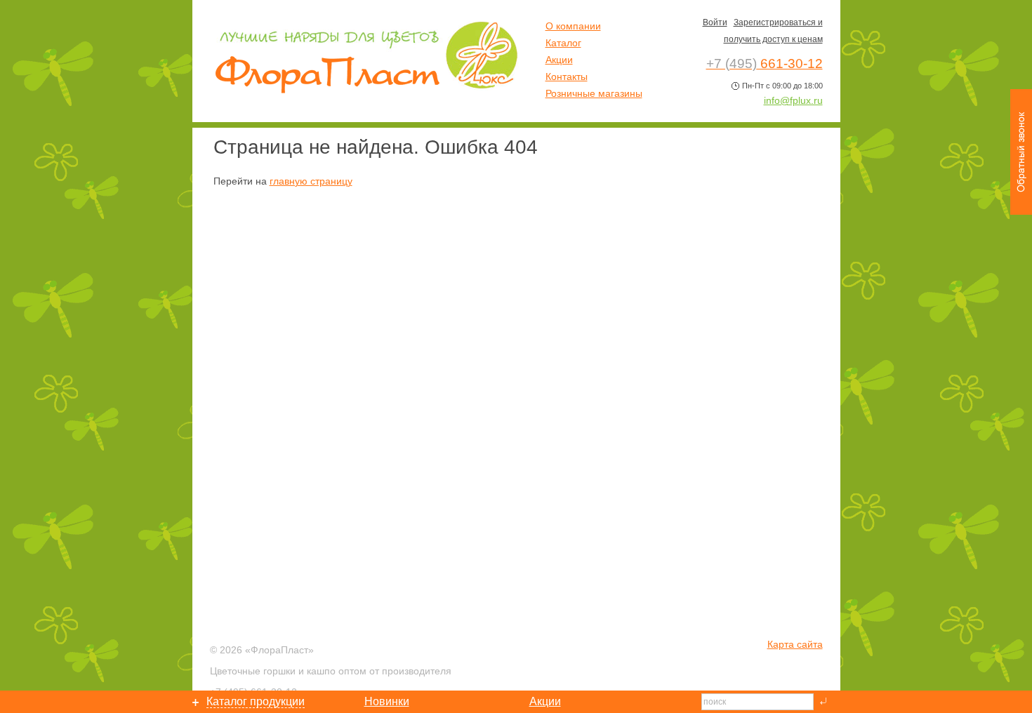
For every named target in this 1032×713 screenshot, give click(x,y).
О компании (573, 26)
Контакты (566, 76)
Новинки (386, 701)
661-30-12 (764, 63)
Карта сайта (795, 644)
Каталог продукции (255, 701)
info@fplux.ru (793, 100)
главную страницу (311, 181)
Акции (559, 59)
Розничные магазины (593, 93)
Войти (715, 22)
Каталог (563, 42)
